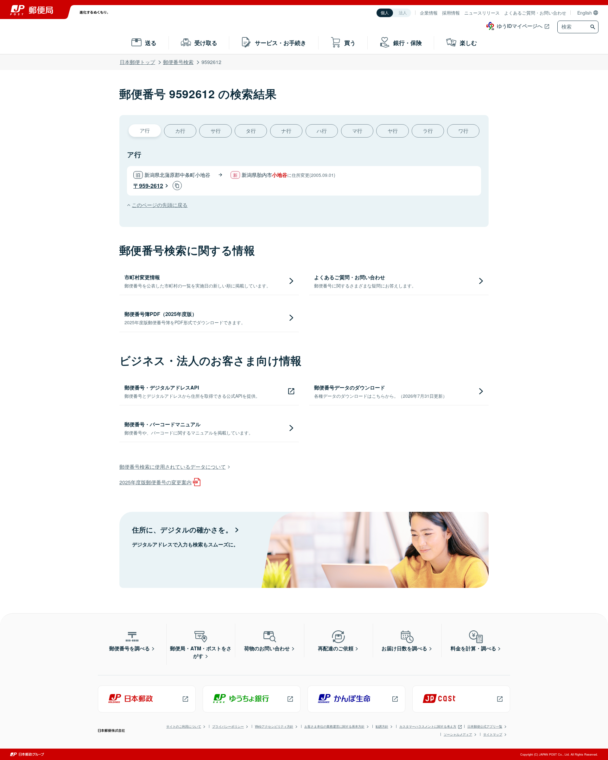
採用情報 (451, 13)
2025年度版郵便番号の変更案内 (155, 482)
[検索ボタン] (593, 27)
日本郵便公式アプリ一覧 (484, 726)
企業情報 (429, 13)
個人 (385, 12)
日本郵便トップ (137, 62)
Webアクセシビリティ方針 (274, 726)
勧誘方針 (382, 726)
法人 (403, 12)
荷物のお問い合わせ (267, 648)
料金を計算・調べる (473, 648)
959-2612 (151, 186)
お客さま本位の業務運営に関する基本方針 (334, 726)
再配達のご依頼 (335, 648)
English (584, 13)
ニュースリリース (482, 13)
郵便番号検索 (178, 62)
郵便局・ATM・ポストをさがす (200, 652)
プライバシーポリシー (228, 726)
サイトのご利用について (183, 726)
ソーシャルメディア (458, 734)
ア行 (145, 130)
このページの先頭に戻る (159, 205)
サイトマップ (492, 734)
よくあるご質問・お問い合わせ (535, 13)
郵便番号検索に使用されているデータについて (172, 466)
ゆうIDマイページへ (519, 25)
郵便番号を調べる (129, 648)
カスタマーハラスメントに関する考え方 (427, 726)
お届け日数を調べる (404, 648)
